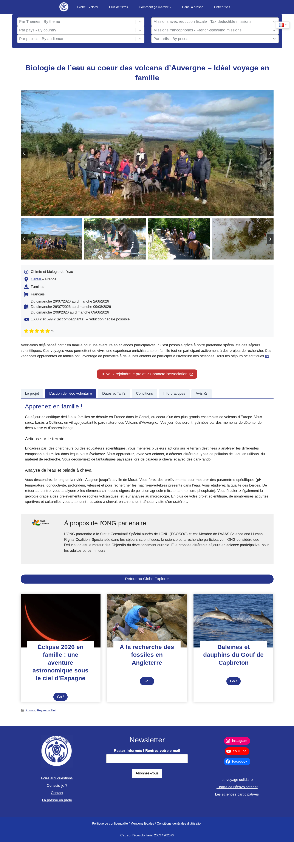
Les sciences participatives (237, 794)
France (30, 710)
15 (52, 331)
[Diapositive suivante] (270, 153)
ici (267, 356)
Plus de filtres (118, 7)
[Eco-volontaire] (64, 7)
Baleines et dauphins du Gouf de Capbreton (233, 655)
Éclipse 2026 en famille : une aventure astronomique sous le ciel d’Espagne (60, 663)
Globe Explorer (87, 7)
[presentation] (61, 620)
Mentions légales (142, 823)
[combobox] (76, 22)
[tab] (32, 393)
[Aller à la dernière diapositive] (24, 153)
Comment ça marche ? (155, 7)
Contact (57, 793)
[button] (51, 239)
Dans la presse (192, 7)
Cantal (36, 279)
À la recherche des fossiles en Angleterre (147, 655)
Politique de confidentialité (110, 823)
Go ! (62, 698)
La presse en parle (57, 800)
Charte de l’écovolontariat (237, 787)
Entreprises (222, 7)
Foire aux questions (57, 778)
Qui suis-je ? (57, 785)
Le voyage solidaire (237, 780)
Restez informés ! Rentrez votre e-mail (147, 751)
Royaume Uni (46, 710)
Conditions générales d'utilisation (179, 823)
